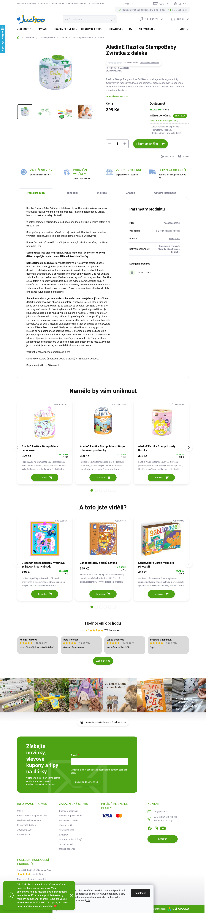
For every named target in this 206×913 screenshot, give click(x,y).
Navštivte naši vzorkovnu (29, 820)
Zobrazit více (103, 660)
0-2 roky (160, 231)
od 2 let (168, 231)
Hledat (113, 19)
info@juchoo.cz (161, 811)
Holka (171, 238)
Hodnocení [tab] (71, 192)
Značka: (114, 71)
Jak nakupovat (66, 844)
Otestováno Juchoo (26, 825)
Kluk (177, 238)
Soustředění (173, 249)
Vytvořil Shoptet (158, 909)
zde (88, 900)
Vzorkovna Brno (66, 830)
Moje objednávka (67, 849)
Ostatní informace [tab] (165, 192)
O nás (20, 811)
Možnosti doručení (164, 121)
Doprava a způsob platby (52, 3)
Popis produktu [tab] (36, 192)
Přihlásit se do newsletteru (86, 782)
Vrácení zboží (98, 3)
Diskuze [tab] (102, 192)
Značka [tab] (130, 192)
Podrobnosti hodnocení (149, 63)
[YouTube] (163, 828)
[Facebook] (149, 828)
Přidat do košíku (147, 144)
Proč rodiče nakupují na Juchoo (32, 815)
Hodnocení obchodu (77, 3)
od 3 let (176, 231)
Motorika (162, 249)
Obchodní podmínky (26, 3)
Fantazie (175, 252)
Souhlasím (140, 893)
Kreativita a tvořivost (169, 246)
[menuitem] (26, 29)
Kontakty (63, 835)
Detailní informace (115, 96)
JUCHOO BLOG (24, 830)
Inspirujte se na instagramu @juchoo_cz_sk (106, 722)
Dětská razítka (144, 272)
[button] (91, 490)
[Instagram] (156, 828)
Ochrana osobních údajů (70, 839)
